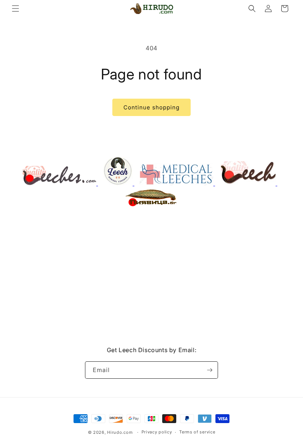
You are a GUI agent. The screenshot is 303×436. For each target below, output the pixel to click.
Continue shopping (151, 107)
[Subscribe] (209, 370)
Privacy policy (157, 432)
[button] (15, 8)
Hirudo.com (120, 432)
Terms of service (197, 432)
